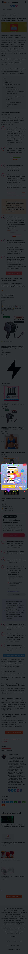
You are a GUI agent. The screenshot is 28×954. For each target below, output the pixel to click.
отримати (21, 486)
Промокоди (9, 486)
